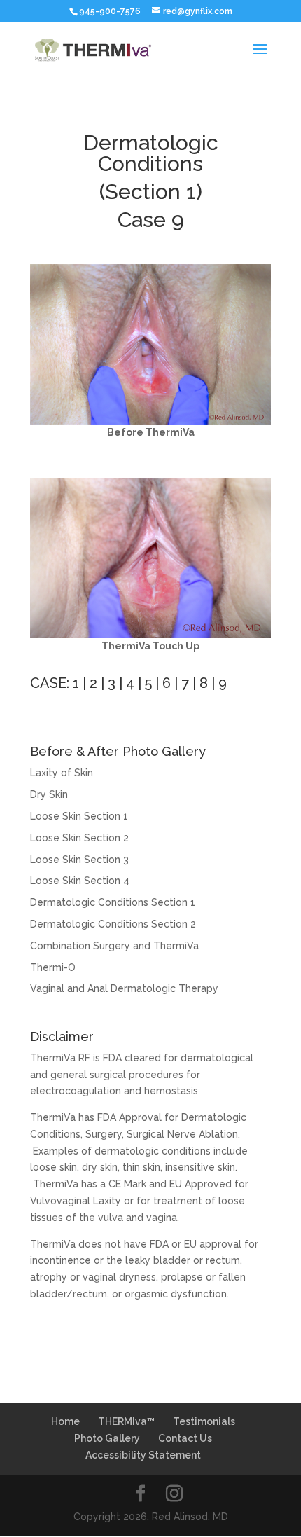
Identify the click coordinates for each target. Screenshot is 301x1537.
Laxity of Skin (61, 772)
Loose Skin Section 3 (79, 859)
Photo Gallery (107, 1438)
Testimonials (204, 1421)
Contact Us (185, 1438)
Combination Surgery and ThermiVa (114, 945)
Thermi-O (53, 967)
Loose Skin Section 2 (79, 837)
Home (65, 1421)
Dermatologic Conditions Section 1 (112, 902)
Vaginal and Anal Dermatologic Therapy (124, 988)
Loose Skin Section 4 (80, 880)
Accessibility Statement (143, 1455)
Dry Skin (49, 794)
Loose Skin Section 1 (79, 816)
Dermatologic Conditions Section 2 (113, 924)
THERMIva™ (126, 1421)
